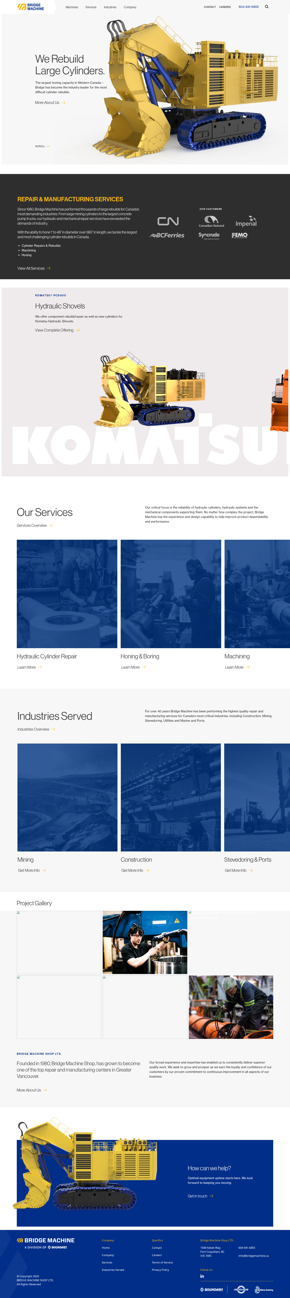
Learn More (26, 667)
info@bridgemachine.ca (253, 1256)
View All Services (31, 268)
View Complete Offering (54, 330)
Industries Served (113, 1270)
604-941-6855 (249, 7)
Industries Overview (33, 729)
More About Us (47, 102)
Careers (225, 7)
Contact (210, 7)
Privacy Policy (160, 1270)
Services (107, 1262)
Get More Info (29, 870)
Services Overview (32, 525)
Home (106, 1248)
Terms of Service (162, 1262)
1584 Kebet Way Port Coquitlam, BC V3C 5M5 (212, 1252)
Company (130, 7)
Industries (110, 7)
